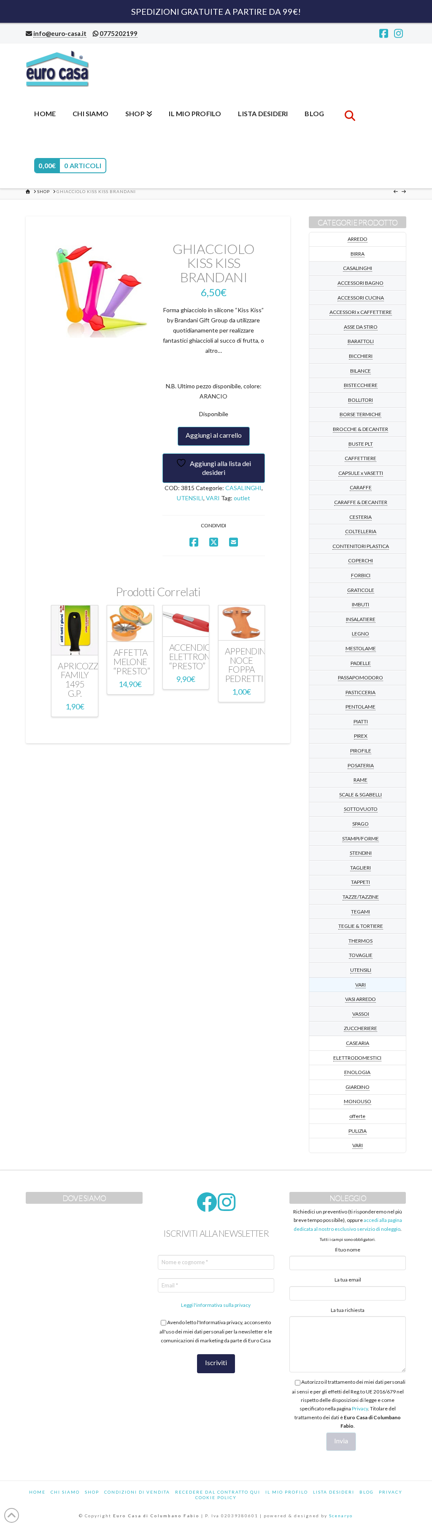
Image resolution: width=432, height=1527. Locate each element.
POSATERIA (361, 765)
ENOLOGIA (357, 1072)
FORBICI (360, 575)
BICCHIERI (361, 356)
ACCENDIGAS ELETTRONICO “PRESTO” (197, 656)
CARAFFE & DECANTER (360, 502)
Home (37, 1491)
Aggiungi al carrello (214, 435)
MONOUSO (357, 1101)
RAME (360, 780)
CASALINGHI (243, 487)
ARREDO (357, 239)
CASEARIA (357, 1043)
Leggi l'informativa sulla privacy (216, 1305)
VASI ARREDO (360, 999)
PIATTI (361, 721)
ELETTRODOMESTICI (357, 1058)
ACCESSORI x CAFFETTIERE (360, 312)
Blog (366, 1491)
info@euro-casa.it (59, 33)
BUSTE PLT (360, 444)
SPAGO (360, 824)
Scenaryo (341, 1515)
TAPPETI (360, 882)
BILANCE (360, 371)
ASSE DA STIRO (361, 327)
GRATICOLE (360, 590)
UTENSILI (190, 498)
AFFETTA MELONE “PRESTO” (131, 661)
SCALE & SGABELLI (360, 794)
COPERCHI (360, 560)
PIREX (360, 736)
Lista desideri (333, 1491)
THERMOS (360, 941)
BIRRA (357, 254)
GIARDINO (358, 1087)
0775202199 (119, 33)
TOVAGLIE (361, 955)
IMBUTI (360, 604)
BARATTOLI (361, 341)
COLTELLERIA (360, 531)
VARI (213, 498)
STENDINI (361, 853)
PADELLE (361, 663)
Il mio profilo (286, 1491)
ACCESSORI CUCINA (361, 297)
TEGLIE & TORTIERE (360, 926)
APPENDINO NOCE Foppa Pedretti (248, 665)
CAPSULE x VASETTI (360, 473)
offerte (357, 1116)
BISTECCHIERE (361, 385)
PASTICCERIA (360, 692)
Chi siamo (65, 1491)
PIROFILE (360, 750)
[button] (61, 252)
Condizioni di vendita (137, 1491)
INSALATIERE (360, 619)
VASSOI (360, 1014)
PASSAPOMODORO (360, 677)
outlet (242, 498)
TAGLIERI (360, 867)
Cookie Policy (216, 1497)
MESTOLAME (361, 648)
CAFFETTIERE (360, 458)
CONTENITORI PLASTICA (360, 546)
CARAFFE (361, 487)
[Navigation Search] (349, 112)
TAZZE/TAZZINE (361, 897)
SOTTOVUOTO (361, 809)
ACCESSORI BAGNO (360, 283)
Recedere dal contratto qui (217, 1491)
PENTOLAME (360, 707)
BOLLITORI (360, 400)
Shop (92, 1491)
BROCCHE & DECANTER (360, 429)
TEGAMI (360, 911)
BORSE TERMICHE (360, 414)
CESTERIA (360, 517)
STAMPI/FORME (360, 838)
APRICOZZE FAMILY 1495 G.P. (80, 679)
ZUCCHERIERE (360, 1028)
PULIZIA (357, 1131)
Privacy (360, 1408)
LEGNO (360, 633)
